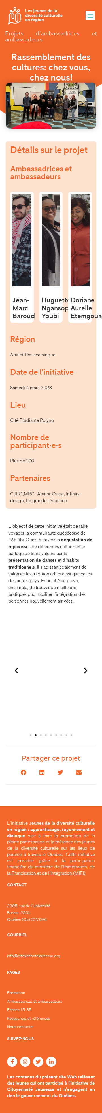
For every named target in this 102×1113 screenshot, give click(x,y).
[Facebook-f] (12, 1062)
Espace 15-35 (19, 1010)
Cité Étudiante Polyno (32, 420)
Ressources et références (28, 1019)
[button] (90, 15)
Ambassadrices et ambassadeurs (34, 1001)
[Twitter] (38, 1062)
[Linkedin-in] (51, 1062)
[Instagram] (25, 1062)
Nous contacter (20, 1027)
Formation (16, 993)
